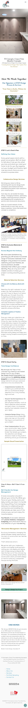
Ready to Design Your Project (14, 589)
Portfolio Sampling (12, 675)
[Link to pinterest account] (14, 684)
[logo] (6, 4)
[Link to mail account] (18, 684)
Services (9, 673)
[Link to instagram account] (10, 684)
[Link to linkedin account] (16, 684)
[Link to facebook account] (12, 684)
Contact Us (10, 677)
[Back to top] (25, 705)
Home (8, 669)
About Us (9, 671)
